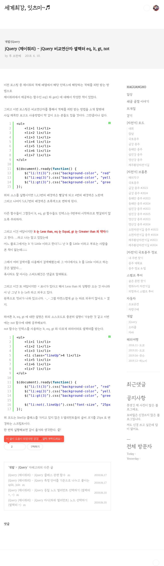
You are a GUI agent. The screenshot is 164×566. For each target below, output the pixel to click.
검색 (147, 8)
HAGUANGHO (136, 87)
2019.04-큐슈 (137, 355)
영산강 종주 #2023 (139, 219)
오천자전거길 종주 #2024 (143, 234)
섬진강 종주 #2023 (139, 208)
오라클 (132, 327)
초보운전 (134, 304)
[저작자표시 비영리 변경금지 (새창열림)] (48, 446)
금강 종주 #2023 (138, 187)
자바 (131, 332)
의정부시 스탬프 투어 (141, 291)
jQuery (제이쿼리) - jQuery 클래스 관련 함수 (37, 475)
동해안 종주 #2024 (139, 203)
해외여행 (133, 339)
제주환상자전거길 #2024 (143, 245)
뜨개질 (131, 108)
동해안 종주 (135, 149)
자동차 (131, 298)
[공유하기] (16, 447)
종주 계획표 (135, 263)
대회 (131, 128)
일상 (130, 94)
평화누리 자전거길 (139, 286)
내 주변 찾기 (136, 257)
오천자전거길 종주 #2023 (143, 229)
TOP (156, 563)
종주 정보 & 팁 (137, 268)
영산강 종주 (135, 159)
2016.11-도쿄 (137, 345)
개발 (12, 467)
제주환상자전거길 (139, 164)
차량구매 (134, 309)
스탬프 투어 (135, 275)
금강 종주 (134, 144)
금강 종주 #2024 (138, 193)
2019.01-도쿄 (137, 350)
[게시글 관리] (21, 447)
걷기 (129, 115)
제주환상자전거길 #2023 (143, 239)
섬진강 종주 (135, 154)
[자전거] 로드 (135, 122)
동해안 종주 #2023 (139, 198)
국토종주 (134, 138)
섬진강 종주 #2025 (139, 213)
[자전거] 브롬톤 (137, 171)
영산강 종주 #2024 (139, 224)
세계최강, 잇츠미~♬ (27, 8)
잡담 (131, 133)
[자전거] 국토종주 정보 (142, 252)
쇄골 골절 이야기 (138, 101)
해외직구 (134, 177)
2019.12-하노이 (138, 360)
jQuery (22, 467)
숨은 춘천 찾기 (137, 280)
